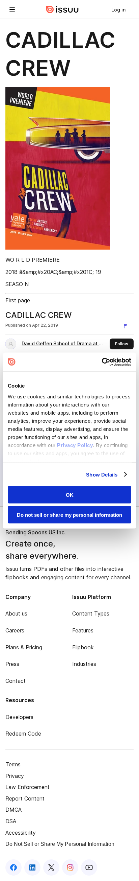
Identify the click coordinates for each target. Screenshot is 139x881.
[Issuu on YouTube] (89, 867)
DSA (10, 821)
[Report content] (127, 326)
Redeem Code (23, 733)
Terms (13, 764)
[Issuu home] (62, 9)
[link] (118, 9)
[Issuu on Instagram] (70, 867)
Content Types (90, 613)
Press (12, 663)
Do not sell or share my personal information (69, 514)
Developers (19, 717)
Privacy (14, 775)
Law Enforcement (27, 787)
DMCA (13, 809)
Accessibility (20, 832)
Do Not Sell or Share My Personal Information (59, 844)
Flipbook (83, 647)
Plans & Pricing (23, 647)
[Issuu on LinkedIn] (32, 867)
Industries (84, 663)
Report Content (25, 798)
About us (16, 613)
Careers (14, 630)
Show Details (101, 474)
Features (82, 630)
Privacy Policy (75, 445)
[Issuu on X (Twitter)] (51, 867)
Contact (15, 680)
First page (17, 300)
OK (70, 495)
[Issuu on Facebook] (13, 867)
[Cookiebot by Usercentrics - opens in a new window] (101, 361)
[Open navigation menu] (12, 9)
